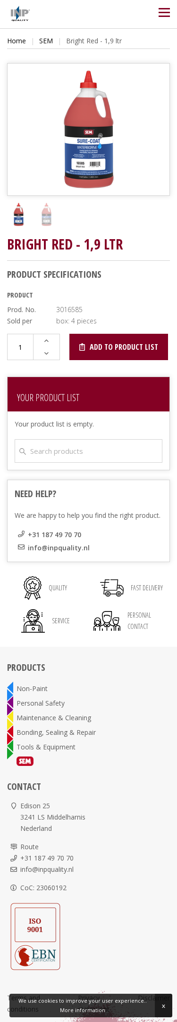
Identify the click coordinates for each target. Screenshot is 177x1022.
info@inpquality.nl (59, 547)
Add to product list (124, 347)
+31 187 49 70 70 (54, 534)
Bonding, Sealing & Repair (56, 732)
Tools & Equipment (46, 746)
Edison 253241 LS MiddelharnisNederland (52, 817)
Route (29, 846)
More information (82, 1010)
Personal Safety (41, 703)
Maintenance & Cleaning (54, 717)
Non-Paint (32, 688)
